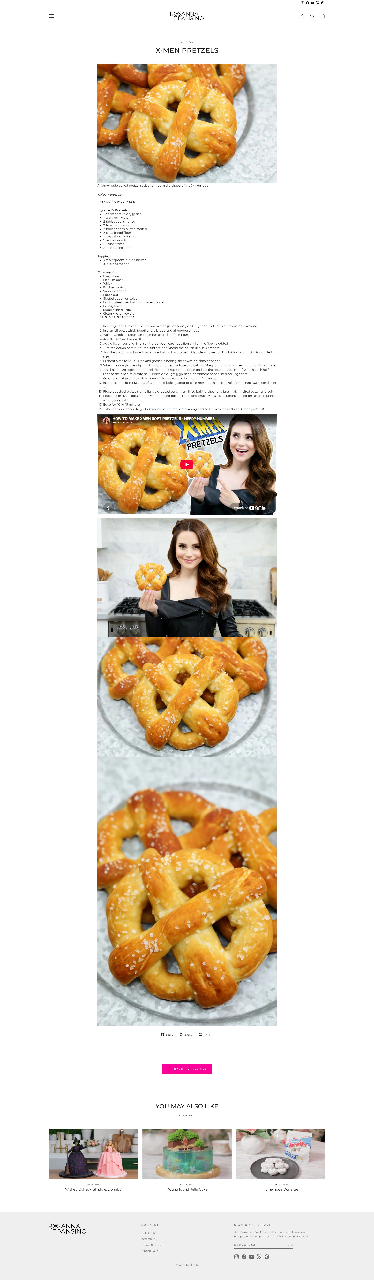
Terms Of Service (152, 1244)
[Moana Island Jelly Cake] (187, 1154)
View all (187, 1115)
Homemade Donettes (281, 1189)
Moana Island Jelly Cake (187, 1189)
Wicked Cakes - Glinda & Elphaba (93, 1189)
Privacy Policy (150, 1250)
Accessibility (149, 1238)
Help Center (149, 1233)
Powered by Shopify (187, 1264)
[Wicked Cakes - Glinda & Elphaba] (93, 1154)
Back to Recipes (190, 1068)
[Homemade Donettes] (280, 1154)
